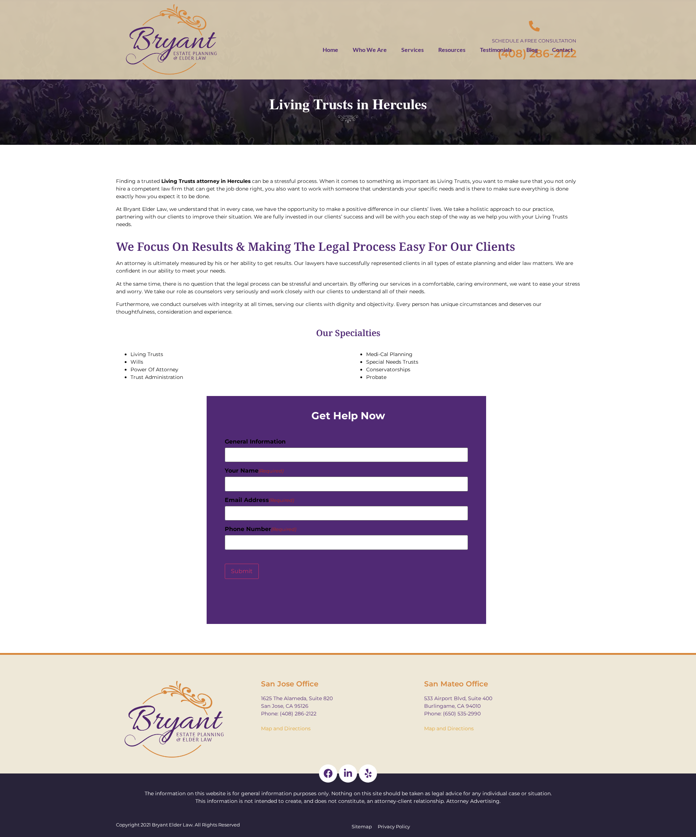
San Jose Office (289, 683)
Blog (532, 49)
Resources (451, 49)
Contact (562, 49)
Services (412, 49)
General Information (255, 442)
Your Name (254, 471)
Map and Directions (286, 728)
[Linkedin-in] (348, 773)
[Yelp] (368, 773)
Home (330, 49)
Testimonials (496, 49)
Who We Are (370, 49)
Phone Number (260, 529)
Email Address (259, 500)
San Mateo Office (456, 683)
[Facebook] (328, 773)
